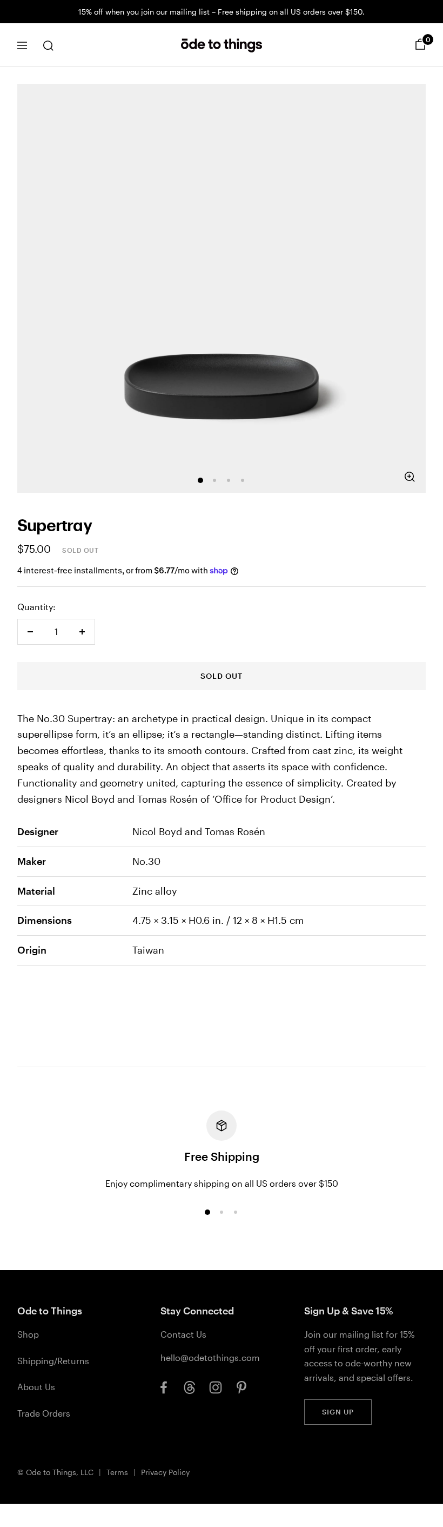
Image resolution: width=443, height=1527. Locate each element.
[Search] (48, 45)
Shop (28, 1334)
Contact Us (183, 1334)
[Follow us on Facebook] (163, 1387)
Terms (117, 1472)
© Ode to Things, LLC (55, 1472)
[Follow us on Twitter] (189, 1387)
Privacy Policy (165, 1472)
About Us (36, 1386)
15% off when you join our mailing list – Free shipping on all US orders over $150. (221, 11)
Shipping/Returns (53, 1361)
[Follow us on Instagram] (215, 1387)
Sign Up (338, 1411)
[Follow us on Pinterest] (241, 1387)
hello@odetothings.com (210, 1357)
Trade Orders (43, 1413)
